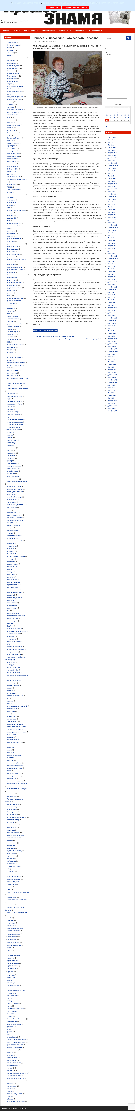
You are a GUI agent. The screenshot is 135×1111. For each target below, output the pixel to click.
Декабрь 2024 (112, 189)
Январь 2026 (112, 155)
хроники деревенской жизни (16, 1042)
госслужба (10, 205)
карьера (9, 417)
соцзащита (12, 939)
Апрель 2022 (112, 271)
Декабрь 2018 (112, 375)
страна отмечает (12, 961)
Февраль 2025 (112, 184)
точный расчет (12, 996)
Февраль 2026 (112, 153)
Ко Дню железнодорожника (16, 419)
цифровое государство (14, 1047)
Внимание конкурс (13, 143)
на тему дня (11, 559)
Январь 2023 (112, 248)
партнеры (10, 691)
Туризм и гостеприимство (15, 1008)
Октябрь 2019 (112, 349)
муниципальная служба (15, 541)
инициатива (11, 347)
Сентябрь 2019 (113, 351)
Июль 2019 (111, 357)
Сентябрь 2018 (113, 382)
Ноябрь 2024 (112, 191)
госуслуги (10, 213)
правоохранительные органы (16, 732)
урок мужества (12, 1021)
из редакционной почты (15, 344)
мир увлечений (12, 507)
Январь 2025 (112, 186)
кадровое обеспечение (14, 396)
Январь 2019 (112, 372)
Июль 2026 (111, 140)
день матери (11, 252)
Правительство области (15, 729)
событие (10, 920)
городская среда (12, 202)
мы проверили (12, 546)
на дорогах (10, 548)
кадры (9, 399)
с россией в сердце (13, 866)
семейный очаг (12, 884)
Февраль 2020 (112, 339)
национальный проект (14, 592)
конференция (11, 448)
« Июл (106, 126)
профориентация (12, 807)
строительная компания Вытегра (45, 330)
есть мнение (11, 303)
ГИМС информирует (14, 190)
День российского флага (15, 267)
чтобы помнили (12, 1060)
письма (9, 703)
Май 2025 (111, 176)
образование (12, 937)
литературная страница (15, 492)
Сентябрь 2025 (113, 166)
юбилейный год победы (15, 1094)
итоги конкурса (12, 373)
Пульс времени (12, 812)
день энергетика (12, 285)
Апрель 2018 (112, 395)
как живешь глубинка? (14, 401)
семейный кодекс (13, 882)
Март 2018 (111, 398)
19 (114, 117)
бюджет (9, 84)
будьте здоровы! (12, 81)
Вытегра (108, 55)
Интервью (10, 350)
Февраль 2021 (112, 308)
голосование (11, 200)
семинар (10, 887)
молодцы (10, 528)
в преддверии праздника (15, 97)
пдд (8, 698)
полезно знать (12, 716)
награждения (11, 574)
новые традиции (12, 621)
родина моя (11, 848)
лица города (11, 494)
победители (11, 711)
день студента (12, 277)
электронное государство (15, 1078)
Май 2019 (111, 362)
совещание (10, 925)
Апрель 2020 (112, 333)
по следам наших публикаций (17, 706)
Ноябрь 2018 (112, 377)
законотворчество (13, 319)
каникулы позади (12, 412)
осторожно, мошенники (14, 647)
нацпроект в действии (14, 598)
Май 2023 (111, 238)
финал (9, 1029)
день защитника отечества (16, 244)
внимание (10, 140)
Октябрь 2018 (112, 380)
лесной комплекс (12, 471)
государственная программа (16, 210)
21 (121, 117)
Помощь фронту (12, 722)
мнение (9, 510)
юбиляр (9, 1096)
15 (125, 115)
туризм (9, 1006)
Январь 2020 (112, 341)
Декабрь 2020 (112, 313)
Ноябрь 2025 (112, 160)
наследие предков (13, 590)
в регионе (10, 104)
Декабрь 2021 (112, 282)
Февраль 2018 (112, 401)
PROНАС (10, 47)
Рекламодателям (31, 30)
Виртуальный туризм (14, 138)
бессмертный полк (13, 68)
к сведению (11, 394)
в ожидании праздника (14, 91)
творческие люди (13, 985)
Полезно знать (65, 30)
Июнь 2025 (111, 173)
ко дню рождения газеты (15, 425)
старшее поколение (13, 955)
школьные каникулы (14, 1063)
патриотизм (11, 693)
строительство (12, 968)
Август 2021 (111, 292)
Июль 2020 (111, 326)
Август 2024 (112, 199)
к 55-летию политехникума (16, 383)
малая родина (11, 502)
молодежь (10, 523)
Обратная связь (48, 30)
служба (9, 918)
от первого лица (12, 652)
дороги (9, 295)
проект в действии (50, 41)
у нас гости (10, 1014)
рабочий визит (12, 827)
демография (11, 233)
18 (110, 117)
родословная (11, 856)
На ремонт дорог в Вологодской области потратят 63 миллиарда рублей (76, 339)
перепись (10, 701)
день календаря (12, 246)
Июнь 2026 (111, 142)
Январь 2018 (112, 403)
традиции (10, 998)
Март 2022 (111, 274)
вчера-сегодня (12, 164)
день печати (11, 257)
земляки (9, 329)
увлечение (10, 1016)
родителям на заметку (14, 851)
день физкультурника (14, 283)
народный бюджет (13, 585)
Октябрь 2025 (112, 163)
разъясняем (11, 830)
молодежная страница (14, 518)
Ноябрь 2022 (112, 253)
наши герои (10, 600)
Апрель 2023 (112, 240)
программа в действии (14, 763)
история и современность (15, 365)
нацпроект (10, 595)
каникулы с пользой (13, 414)
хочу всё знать (12, 1037)
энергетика (10, 1083)
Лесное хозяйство (13, 468)
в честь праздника (13, 112)
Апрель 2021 (112, 302)
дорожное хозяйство (14, 301)
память (9, 688)
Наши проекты (94, 30)
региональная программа (15, 835)
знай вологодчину (13, 332)
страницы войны (12, 966)
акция (9, 55)
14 (121, 115)
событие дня (11, 923)
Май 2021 (111, 300)
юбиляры (10, 1099)
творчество (11, 988)
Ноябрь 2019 (112, 346)
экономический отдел (14, 1076)
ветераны (10, 128)
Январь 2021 (112, 310)
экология (10, 1068)
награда (9, 569)
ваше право (11, 122)
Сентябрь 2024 (113, 197)
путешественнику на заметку (17, 817)
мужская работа (12, 538)
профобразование (13, 804)
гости (8, 208)
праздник (10, 737)
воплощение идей (13, 153)
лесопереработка (13, 476)
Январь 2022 (112, 279)
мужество (10, 533)
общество (10, 636)
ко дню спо (10, 432)
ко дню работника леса (15, 422)
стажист (9, 953)
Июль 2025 (111, 171)
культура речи (12, 463)
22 (125, 117)
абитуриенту (11, 50)
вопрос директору (13, 156)
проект (9, 771)
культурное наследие (14, 466)
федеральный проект (14, 1024)
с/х (8, 869)
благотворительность (14, 73)
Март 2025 (111, 181)
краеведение (11, 453)
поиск (9, 714)
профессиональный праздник (17, 789)
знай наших (11, 334)
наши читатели (12, 603)
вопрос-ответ (11, 159)
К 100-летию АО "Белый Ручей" (17, 378)
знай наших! (11, 337)
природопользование (14, 755)
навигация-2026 (12, 567)
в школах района (12, 115)
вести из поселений (13, 125)
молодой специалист (14, 525)
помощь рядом (12, 719)
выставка (10, 174)
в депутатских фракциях (15, 86)
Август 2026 (112, 137)
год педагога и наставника (16, 195)
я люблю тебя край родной (16, 1101)
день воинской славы (14, 239)
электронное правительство (16, 1081)
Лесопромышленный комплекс (17, 481)
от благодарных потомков (15, 649)
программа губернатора (15, 765)
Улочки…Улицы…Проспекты (16, 1019)
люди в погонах (12, 499)
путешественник (12, 814)
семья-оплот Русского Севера (17, 900)
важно (9, 117)
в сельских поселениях (15, 109)
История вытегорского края (16, 363)
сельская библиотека (14, 876)
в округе (9, 94)
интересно (10, 352)
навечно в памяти (13, 564)
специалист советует (14, 945)
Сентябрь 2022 (113, 259)
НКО (8, 610)
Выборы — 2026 (12, 169)
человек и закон (12, 1050)
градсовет (10, 215)
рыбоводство (11, 861)
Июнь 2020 (111, 328)
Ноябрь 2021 (112, 284)
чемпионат (10, 1052)
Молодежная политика (14, 515)
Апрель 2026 (112, 147)
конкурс (9, 437)
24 (107, 120)
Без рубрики (11, 60)
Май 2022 (111, 269)
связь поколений (12, 874)
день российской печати (15, 270)
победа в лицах (12, 709)
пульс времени (12, 809)
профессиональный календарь (17, 784)
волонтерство (11, 151)
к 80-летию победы (13, 386)
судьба (9, 980)
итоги (8, 368)
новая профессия (13, 613)
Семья (9, 889)
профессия (10, 794)
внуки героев (11, 146)
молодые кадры (12, 530)
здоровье (10, 321)
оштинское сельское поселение (17, 675)
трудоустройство (12, 1003)
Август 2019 (112, 354)
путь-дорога (11, 822)
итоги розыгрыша (12, 375)
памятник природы (13, 685)
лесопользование (13, 479)
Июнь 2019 (111, 359)
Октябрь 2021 (112, 287)
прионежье (10, 753)
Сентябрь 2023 (113, 228)
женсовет (10, 306)
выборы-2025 (11, 171)
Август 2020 (112, 323)
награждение (11, 572)
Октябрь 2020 (112, 318)
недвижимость (12, 605)
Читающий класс (12, 1058)
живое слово (11, 308)
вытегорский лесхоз (13, 177)
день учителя (11, 280)
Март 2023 (111, 243)
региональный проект (14, 838)
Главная (6, 30)
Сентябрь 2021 (113, 289)
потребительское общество (16, 727)
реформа (10, 840)
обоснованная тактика (14, 629)
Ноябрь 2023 (112, 222)
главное (9, 192)
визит (9, 135)
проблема (10, 760)
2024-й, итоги (11, 42)
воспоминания (12, 161)
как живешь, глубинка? (14, 404)
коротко (9, 450)
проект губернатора (13, 776)
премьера (10, 745)
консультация (11, 443)
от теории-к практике (14, 654)
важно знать (11, 120)
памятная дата (12, 683)
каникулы (10, 409)
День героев (11, 241)
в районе (10, 102)
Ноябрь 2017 (112, 408)
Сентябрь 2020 (113, 320)
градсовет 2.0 (11, 218)
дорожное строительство (15, 298)
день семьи (11, 272)
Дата (8, 228)
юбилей (9, 1091)
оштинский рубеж (13, 670)
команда (10, 435)
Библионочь (11, 71)
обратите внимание (13, 634)
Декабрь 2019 (112, 344)
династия (10, 293)
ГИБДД (9, 187)
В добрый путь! (12, 89)
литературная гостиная (15, 489)
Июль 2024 (111, 202)
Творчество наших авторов (16, 990)
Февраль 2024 (112, 215)
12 (114, 115)
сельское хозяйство (13, 879)
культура (10, 461)
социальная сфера (13, 931)
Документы (79, 30)
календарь (10, 406)
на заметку (10, 551)
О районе (10, 626)
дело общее (11, 231)
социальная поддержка (15, 928)
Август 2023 (112, 230)
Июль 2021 (111, 295)
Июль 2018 (111, 388)
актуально (10, 53)
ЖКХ (8, 313)
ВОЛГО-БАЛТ (11, 148)
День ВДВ (10, 236)
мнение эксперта (12, 512)
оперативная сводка (14, 641)
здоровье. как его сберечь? (16, 324)
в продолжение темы (14, 99)
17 (106, 117)
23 (128, 117)
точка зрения (11, 993)
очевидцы (10, 665)
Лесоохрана (11, 474)
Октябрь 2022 (112, 256)
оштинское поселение (14, 672)
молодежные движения (15, 520)
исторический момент (14, 357)
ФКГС (9, 1034)
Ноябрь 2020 (112, 315)
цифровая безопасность (15, 1045)
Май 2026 (111, 145)
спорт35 (9, 950)
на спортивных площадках (16, 556)
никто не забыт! (12, 608)
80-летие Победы (13, 45)
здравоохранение (13, 326)
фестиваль (10, 1027)
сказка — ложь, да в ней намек (17, 913)
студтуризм (11, 975)
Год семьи (10, 197)
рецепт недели (12, 843)
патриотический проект (15, 696)
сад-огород (10, 871)
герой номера (11, 184)
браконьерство (12, 78)
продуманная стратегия (15, 768)
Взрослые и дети (12, 133)
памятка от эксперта (14, 680)
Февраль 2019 (112, 370)
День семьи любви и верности (17, 275)
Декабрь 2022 (112, 251)
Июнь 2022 (111, 266)
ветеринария (11, 130)
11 (110, 115)
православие (11, 734)
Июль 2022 (111, 264)
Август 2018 (112, 385)
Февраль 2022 (112, 277)
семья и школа (12, 897)
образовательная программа (16, 631)
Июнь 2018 (111, 390)
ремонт (10, 972)
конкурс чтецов (12, 440)
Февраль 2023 (112, 246)
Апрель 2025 (112, 178)
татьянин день (12, 983)
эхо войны (10, 1089)
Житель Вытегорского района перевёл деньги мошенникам (54, 336)
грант (8, 221)
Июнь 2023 (111, 235)
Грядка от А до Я (12, 226)
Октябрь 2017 (112, 411)
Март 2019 (111, 367)
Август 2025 (112, 168)
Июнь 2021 (111, 297)
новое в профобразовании (16, 616)
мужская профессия (14, 536)
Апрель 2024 (112, 209)
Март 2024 (111, 212)
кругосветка (11, 458)
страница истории (13, 963)
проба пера (10, 758)
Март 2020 (111, 336)
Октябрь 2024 (112, 194)
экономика (10, 1070)
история (9, 360)
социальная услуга (13, 942)
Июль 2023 (111, 233)
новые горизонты (12, 618)
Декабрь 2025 (112, 158)
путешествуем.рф (13, 820)
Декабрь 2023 (112, 220)
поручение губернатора (15, 724)
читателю (10, 1055)
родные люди (11, 853)
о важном (10, 623)
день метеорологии (13, 254)
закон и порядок (12, 316)
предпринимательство (14, 742)
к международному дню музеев (17, 388)
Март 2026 (111, 150)
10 (107, 115)
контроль (10, 445)
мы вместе (10, 543)
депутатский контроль (14, 288)
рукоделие (10, 858)
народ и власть (12, 579)
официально (11, 662)
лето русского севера (14, 487)
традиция (10, 1001)
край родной (11, 456)
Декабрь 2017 (112, 406)
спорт (9, 948)
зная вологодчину (13, 339)
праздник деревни (13, 740)
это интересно (12, 1086)
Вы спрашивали (12, 166)
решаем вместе (12, 845)
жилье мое (10, 311)
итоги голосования (13, 370)
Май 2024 (111, 207)
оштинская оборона (13, 667)
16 (128, 115)
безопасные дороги (13, 66)
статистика (10, 958)
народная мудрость (13, 582)
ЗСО (8, 342)
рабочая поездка (12, 825)
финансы (10, 1032)
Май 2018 (111, 393)
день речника (11, 264)
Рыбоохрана (11, 863)
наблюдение (11, 561)
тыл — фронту (12, 1011)
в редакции (10, 107)
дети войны (11, 290)
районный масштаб (13, 832)
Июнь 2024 (111, 204)
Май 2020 (111, 331)
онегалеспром (11, 639)
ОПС (8, 644)
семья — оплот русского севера (18, 892)
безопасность (11, 63)
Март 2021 (111, 305)
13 (117, 115)
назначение (11, 577)
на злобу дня (11, 554)
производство (11, 778)
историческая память (14, 355)
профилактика (12, 796)
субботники (11, 977)
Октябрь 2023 (112, 225)
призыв (9, 750)
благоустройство (12, 76)
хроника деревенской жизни (16, 1039)
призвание (10, 747)
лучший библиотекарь (14, 497)
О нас (16, 30)
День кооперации (12, 249)
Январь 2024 (112, 217)
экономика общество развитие (17, 1073)
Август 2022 (112, 261)
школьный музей (12, 1065)
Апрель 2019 (112, 364)
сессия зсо (10, 905)
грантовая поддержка (14, 223)
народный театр (12, 587)
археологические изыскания (16, 58)
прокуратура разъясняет (15, 781)
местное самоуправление (15, 505)
